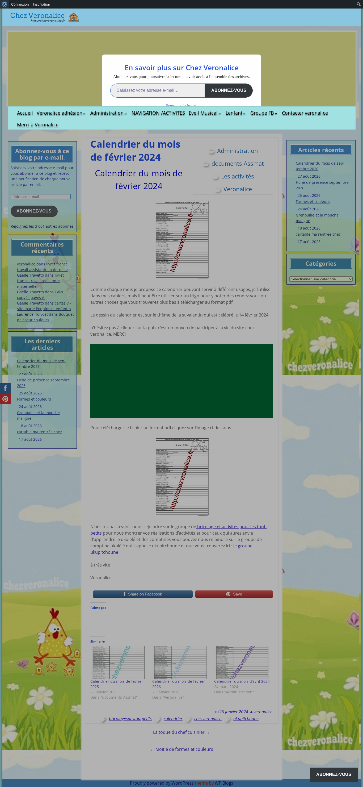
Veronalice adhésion (59, 113)
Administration (107, 113)
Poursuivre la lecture (181, 106)
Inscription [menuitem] (41, 4)
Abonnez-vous (228, 90)
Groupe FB (262, 113)
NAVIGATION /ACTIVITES (158, 113)
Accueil (25, 113)
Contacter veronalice (305, 113)
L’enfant (234, 113)
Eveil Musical (203, 113)
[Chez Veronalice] (45, 17)
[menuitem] (4, 4)
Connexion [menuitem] (20, 4)
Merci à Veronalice (37, 124)
